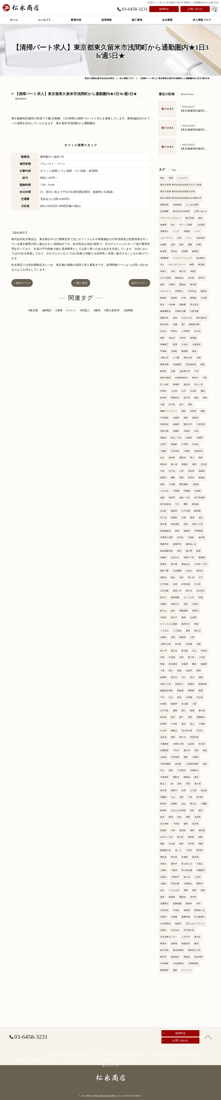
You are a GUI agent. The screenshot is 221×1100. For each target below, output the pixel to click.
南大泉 (163, 790)
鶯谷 (194, 664)
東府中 (189, 903)
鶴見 (196, 398)
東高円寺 (164, 544)
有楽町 (176, 418)
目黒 (201, 597)
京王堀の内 (189, 930)
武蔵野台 (164, 903)
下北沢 (189, 850)
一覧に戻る (81, 282)
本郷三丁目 (189, 557)
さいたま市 (189, 597)
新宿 (177, 531)
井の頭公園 (186, 870)
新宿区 (174, 298)
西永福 (195, 857)
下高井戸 (175, 877)
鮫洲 (175, 344)
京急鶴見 (177, 364)
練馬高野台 (165, 311)
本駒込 (163, 577)
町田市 (163, 943)
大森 (162, 404)
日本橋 (189, 644)
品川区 (172, 404)
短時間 (163, 225)
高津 (188, 631)
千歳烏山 (188, 883)
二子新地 (177, 631)
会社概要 (164, 211)
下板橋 (176, 491)
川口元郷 (164, 590)
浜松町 (193, 411)
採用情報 (177, 205)
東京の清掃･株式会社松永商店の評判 (177, 191)
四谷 (186, 524)
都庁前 (163, 957)
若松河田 (198, 957)
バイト (189, 238)
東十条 (191, 657)
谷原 (183, 790)
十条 (162, 670)
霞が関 (189, 551)
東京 (162, 178)
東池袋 (195, 504)
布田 (203, 890)
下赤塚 (172, 484)
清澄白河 (198, 451)
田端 (162, 664)
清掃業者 (164, 258)
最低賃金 (179, 278)
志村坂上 (179, 684)
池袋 (162, 497)
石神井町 (164, 777)
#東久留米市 (112, 310)
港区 (190, 404)
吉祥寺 (163, 877)
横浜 (203, 364)
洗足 (186, 604)
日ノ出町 (164, 384)
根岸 (205, 398)
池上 (192, 724)
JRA (162, 264)
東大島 (202, 710)
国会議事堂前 (166, 551)
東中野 (193, 284)
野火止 (193, 803)
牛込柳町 (164, 963)
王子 (201, 577)
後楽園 (202, 557)
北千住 (172, 471)
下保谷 (176, 823)
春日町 (178, 764)
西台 (192, 677)
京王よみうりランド (195, 923)
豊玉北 (174, 651)
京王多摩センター (168, 937)
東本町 (163, 810)
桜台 (162, 304)
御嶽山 (174, 730)
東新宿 (187, 957)
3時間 (192, 271)
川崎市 (163, 617)
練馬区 (195, 251)
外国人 (163, 271)
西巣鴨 (191, 690)
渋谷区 (187, 431)
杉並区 (180, 537)
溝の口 (197, 631)
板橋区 (202, 477)
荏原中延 (194, 737)
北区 (181, 577)
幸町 (181, 797)
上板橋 (195, 484)
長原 (173, 737)
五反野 (193, 617)
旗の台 (182, 737)
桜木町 (163, 398)
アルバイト (165, 291)
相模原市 (185, 943)
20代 (173, 271)
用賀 (196, 624)
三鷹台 (163, 870)
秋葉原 (195, 418)
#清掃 (59, 310)
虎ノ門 (163, 651)
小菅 (181, 471)
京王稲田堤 (165, 923)
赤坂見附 (175, 524)
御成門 (174, 704)
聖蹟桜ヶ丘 (199, 910)
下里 (190, 797)
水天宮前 (175, 451)
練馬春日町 (194, 324)
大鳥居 (163, 757)
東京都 (201, 264)
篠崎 (175, 710)
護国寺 (174, 511)
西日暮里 (173, 664)
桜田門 (172, 497)
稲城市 (178, 923)
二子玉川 (164, 631)
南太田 (187, 384)
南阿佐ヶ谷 (191, 544)
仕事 (179, 238)
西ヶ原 (191, 577)
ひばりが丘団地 (178, 810)
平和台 (174, 331)
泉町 (188, 817)
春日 (179, 697)
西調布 (172, 897)
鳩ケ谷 (189, 590)
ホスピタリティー (177, 264)
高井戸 (174, 864)
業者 (181, 244)
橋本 (196, 943)
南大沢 (197, 937)
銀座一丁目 (184, 497)
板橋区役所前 (166, 690)
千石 (162, 697)
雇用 (162, 284)
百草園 (174, 917)
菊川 (173, 717)
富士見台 (194, 304)
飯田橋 (197, 511)
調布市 (199, 883)
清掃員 (187, 231)
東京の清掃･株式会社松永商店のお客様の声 (180, 198)
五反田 (191, 744)
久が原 (163, 730)
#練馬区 (47, 310)
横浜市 (163, 371)
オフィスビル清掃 (168, 624)
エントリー (186, 970)
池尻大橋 (164, 431)
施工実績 (190, 218)
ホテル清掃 (165, 278)
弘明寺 (163, 391)
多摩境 (174, 943)
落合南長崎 (178, 950)
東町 (192, 830)
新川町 (199, 797)
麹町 (173, 477)
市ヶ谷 (163, 517)
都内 (200, 218)
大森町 (174, 351)
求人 (173, 225)
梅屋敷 (184, 351)
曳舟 (201, 457)
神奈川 (195, 377)
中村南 (172, 657)
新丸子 (174, 617)
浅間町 (174, 803)
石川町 (193, 391)
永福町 (184, 857)
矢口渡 (202, 744)
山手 (183, 391)
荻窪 (179, 551)
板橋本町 (203, 684)
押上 (192, 457)
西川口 (174, 677)
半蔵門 (199, 438)
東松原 (163, 857)
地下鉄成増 (199, 497)
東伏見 (202, 830)
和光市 (191, 477)
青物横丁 (164, 344)
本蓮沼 (191, 684)
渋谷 (196, 431)
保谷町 (191, 837)
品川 (181, 404)
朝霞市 (202, 471)
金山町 (204, 790)
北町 (205, 764)
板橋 (179, 670)
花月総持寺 (191, 364)
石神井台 (194, 770)
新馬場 (193, 338)
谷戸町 (191, 844)
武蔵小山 (175, 604)
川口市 (197, 584)
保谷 (175, 318)
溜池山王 (185, 564)
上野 (192, 637)
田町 (183, 411)
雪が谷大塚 (186, 730)
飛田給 (182, 897)
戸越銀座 (164, 744)
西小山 (163, 611)
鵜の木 (187, 750)
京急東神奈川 (181, 377)
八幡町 (204, 803)
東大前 (199, 570)
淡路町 (163, 557)
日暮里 (184, 664)
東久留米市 (201, 318)
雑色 (194, 351)
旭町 (186, 757)
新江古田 (164, 950)
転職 (198, 244)
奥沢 (173, 611)
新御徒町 (164, 970)
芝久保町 (164, 823)
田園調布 (183, 611)
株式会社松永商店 (181, 211)
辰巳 (201, 517)
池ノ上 (178, 850)
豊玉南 (184, 651)
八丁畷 (176, 357)
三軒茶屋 (200, 424)
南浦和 (163, 677)
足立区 (204, 464)
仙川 (162, 890)
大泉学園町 (165, 764)
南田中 (174, 790)
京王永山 (175, 930)
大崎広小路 (178, 744)
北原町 (197, 817)
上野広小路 (165, 644)
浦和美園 (175, 597)
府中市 (193, 897)
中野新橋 (198, 531)
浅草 (173, 637)
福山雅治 (200, 258)
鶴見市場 (164, 364)
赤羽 (181, 657)
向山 (162, 770)
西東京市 (164, 318)
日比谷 (199, 697)
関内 (203, 391)
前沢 (201, 810)
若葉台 (163, 930)
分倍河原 (164, 910)
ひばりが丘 (186, 318)
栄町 (171, 770)
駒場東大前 (165, 850)
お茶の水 (175, 557)
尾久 (171, 670)
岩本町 (163, 724)
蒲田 (162, 338)
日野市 (163, 917)
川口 (183, 677)
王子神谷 (164, 584)
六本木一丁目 (200, 564)
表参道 (163, 438)
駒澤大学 (185, 624)
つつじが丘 (174, 890)
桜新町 (176, 424)
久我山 (199, 864)
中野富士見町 (166, 537)
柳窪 (171, 817)
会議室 (163, 244)
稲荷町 (182, 637)
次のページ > (139, 282)
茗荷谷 (163, 564)
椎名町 (163, 298)
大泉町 (195, 757)
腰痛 (190, 244)
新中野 (202, 537)
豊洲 (192, 517)
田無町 (163, 830)
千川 (177, 504)
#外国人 (85, 310)
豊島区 (182, 284)
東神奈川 (175, 398)
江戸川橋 (185, 511)
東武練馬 (183, 484)
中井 (183, 298)
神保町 (174, 444)
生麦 (173, 371)
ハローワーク (166, 238)
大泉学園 (194, 311)
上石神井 (185, 331)
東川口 (163, 597)
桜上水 (187, 877)
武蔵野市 (200, 870)
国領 (194, 890)
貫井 (179, 783)
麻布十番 (164, 570)
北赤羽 (189, 670)
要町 (186, 504)
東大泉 (197, 783)
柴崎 (186, 890)
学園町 (163, 797)
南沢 (162, 817)
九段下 (163, 444)
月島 (183, 517)
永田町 (189, 438)
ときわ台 (164, 491)
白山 (171, 697)
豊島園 (182, 304)
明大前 (174, 857)
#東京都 (33, 310)
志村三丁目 (165, 684)
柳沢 (181, 844)
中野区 (172, 284)
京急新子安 (184, 371)
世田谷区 (164, 424)
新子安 (187, 398)
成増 (162, 484)
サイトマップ (110, 1066)
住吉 (162, 457)
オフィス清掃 (185, 225)
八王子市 (185, 937)
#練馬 (97, 310)
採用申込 (164, 9)
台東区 (163, 637)
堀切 (194, 464)
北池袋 (197, 491)
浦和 (198, 670)
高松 (196, 777)
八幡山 (163, 883)
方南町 (191, 537)
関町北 (176, 777)
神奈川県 (188, 357)
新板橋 (180, 690)
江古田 (204, 298)
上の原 (193, 790)
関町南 (187, 777)
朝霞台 (163, 477)
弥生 (179, 817)
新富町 (174, 517)
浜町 (190, 717)
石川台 (199, 730)
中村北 (204, 651)
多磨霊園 (177, 903)
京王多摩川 (199, 917)
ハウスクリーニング (182, 258)
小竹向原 (192, 291)
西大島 (163, 717)
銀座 (198, 551)
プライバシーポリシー (170, 218)
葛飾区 (184, 464)
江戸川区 (164, 710)
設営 (173, 244)
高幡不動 (185, 917)
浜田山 (163, 864)
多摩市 (187, 910)
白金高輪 (177, 570)
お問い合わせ (195, 9)
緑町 (201, 837)
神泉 (201, 844)
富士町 (180, 837)
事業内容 (164, 205)
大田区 (182, 338)
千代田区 (164, 418)
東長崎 (193, 298)
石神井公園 (180, 311)
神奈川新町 (165, 377)
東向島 (163, 464)
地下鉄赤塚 (165, 504)
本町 (192, 810)
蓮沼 (183, 724)
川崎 (198, 357)
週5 (183, 324)
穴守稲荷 (175, 757)
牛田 (162, 471)
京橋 (198, 644)
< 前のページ (22, 282)
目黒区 (176, 431)
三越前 (163, 451)
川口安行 (200, 590)
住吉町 (195, 823)
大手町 (184, 444)
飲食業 (163, 251)
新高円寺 (177, 544)
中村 (162, 657)
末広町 (178, 644)
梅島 (183, 617)
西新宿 (187, 531)
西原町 (182, 830)
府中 (198, 903)
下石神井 (181, 770)
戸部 (205, 377)
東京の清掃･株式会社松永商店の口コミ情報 (180, 185)
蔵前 (175, 970)
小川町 (174, 724)
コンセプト (182, 178)
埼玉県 (191, 471)
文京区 (163, 511)
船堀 (192, 710)
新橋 (203, 411)
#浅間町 (128, 310)
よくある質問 (192, 205)
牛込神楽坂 (178, 963)
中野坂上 (179, 291)
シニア (176, 231)
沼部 (196, 750)
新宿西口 (175, 957)
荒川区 (174, 251)
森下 (181, 717)
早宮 (188, 783)
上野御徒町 (193, 963)
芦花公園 (175, 883)
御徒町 (204, 664)
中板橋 (187, 491)
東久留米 (164, 324)
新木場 (163, 524)
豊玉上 (163, 783)
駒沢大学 (188, 424)
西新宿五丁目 (194, 950)
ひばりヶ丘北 (166, 837)
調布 (162, 897)
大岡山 (195, 604)
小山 (173, 797)
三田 (194, 704)
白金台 (189, 570)
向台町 (172, 844)
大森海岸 (196, 344)
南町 (162, 844)
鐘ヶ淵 (174, 464)
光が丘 (163, 331)
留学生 (202, 278)
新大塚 (174, 564)
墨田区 (182, 457)
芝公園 (184, 704)
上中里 (202, 657)
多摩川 (195, 611)
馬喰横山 (200, 717)
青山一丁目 (176, 438)
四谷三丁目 (197, 524)
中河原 (176, 910)
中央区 (195, 444)
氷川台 (197, 331)
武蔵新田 (164, 750)
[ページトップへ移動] (208, 1036)
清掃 (171, 178)
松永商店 (200, 238)
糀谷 (205, 750)
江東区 (187, 451)
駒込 (173, 577)
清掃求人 (164, 231)
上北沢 (197, 877)
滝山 (183, 803)
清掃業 (184, 251)
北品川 (172, 338)
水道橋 (189, 697)
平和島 (163, 351)
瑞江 (183, 710)
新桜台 (204, 291)
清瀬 (175, 324)
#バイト (71, 310)
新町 (186, 823)
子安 (196, 371)
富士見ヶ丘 (186, 864)
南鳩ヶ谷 (177, 590)
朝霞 (181, 477)
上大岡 (174, 391)
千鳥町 (202, 724)
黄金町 (176, 384)
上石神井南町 (192, 764)
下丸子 (176, 750)
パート (197, 231)
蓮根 (201, 677)
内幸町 (163, 704)
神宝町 (163, 803)
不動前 (163, 604)
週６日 (182, 271)
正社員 (191, 278)
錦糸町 (172, 457)
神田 (186, 418)
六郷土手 (164, 357)
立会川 (184, 344)
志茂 (175, 584)
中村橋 (172, 304)
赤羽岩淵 (185, 584)
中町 (173, 830)
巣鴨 (201, 690)
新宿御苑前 (165, 531)
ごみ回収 (200, 225)
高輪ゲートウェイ (168, 411)
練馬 (192, 264)
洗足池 (163, 737)
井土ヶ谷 (198, 384)
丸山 (194, 651)
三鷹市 (174, 870)
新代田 (199, 850)
